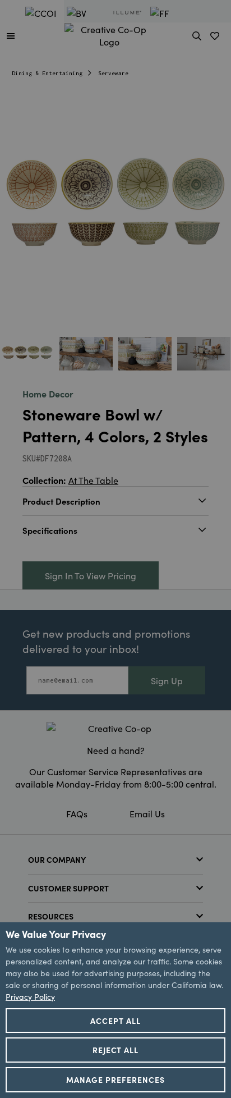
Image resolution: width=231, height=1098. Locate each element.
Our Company (57, 859)
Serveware (113, 73)
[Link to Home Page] (109, 34)
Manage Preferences (115, 1079)
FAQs (76, 813)
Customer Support (68, 888)
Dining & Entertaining (47, 73)
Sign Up (167, 680)
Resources (50, 916)
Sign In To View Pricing (90, 575)
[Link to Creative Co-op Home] (115, 728)
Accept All (115, 1020)
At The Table (93, 480)
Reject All (116, 1049)
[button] (11, 35)
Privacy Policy (30, 996)
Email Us (147, 813)
